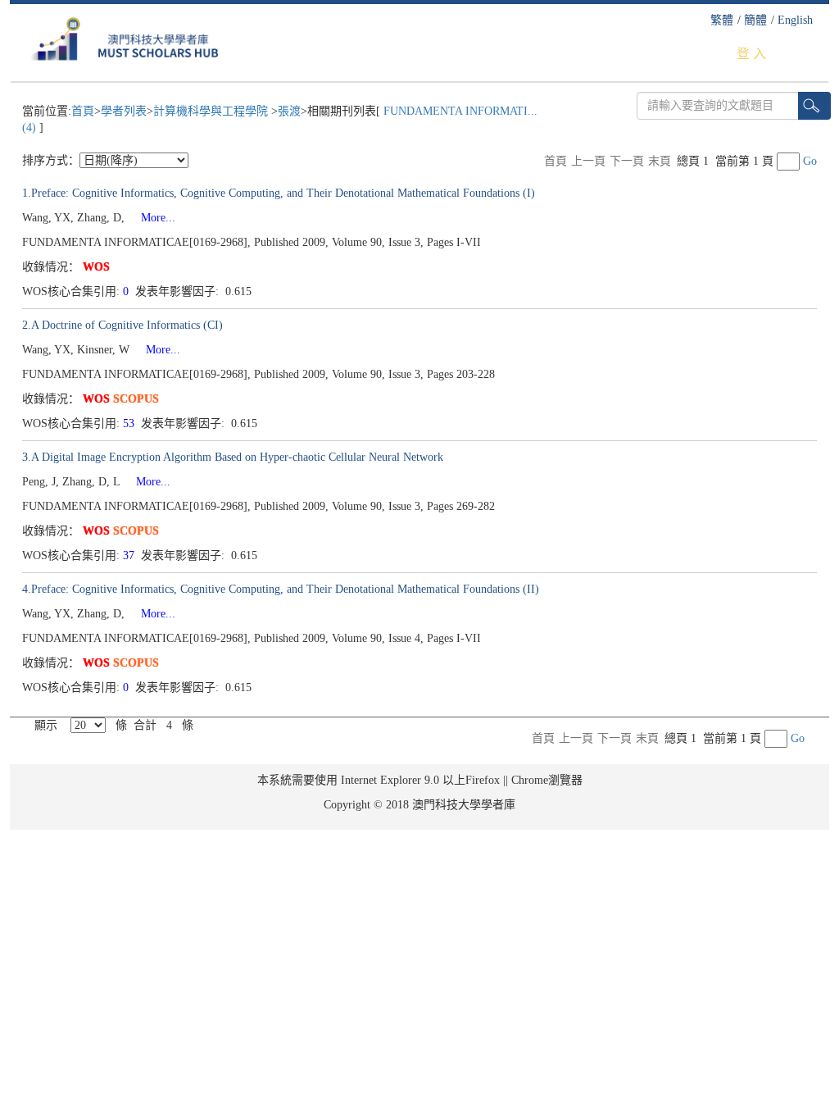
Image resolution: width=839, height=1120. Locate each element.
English (795, 20)
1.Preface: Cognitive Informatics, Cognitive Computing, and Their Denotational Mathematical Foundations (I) (278, 193)
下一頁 (627, 161)
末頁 (659, 161)
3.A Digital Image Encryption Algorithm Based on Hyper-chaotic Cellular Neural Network (232, 457)
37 (130, 555)
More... (151, 218)
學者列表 (124, 111)
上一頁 (588, 161)
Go (810, 161)
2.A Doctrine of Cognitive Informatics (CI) (122, 325)
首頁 (82, 111)
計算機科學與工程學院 (212, 111)
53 (130, 423)
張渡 (289, 111)
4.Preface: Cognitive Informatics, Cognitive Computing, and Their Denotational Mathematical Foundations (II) (280, 589)
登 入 (751, 54)
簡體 (755, 20)
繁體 (721, 20)
